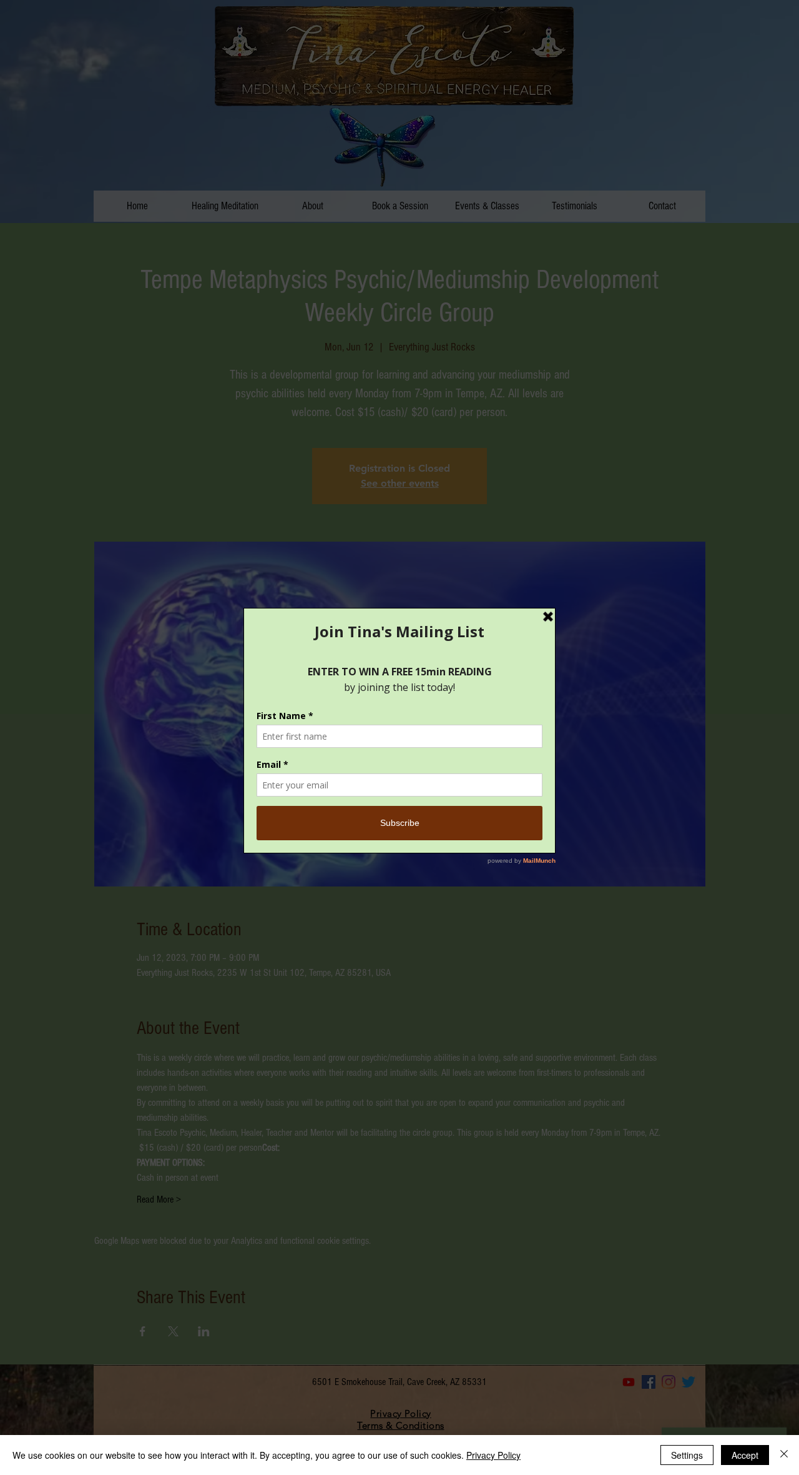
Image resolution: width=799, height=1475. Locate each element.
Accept (745, 1455)
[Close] (784, 1455)
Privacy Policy (493, 1455)
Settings (687, 1455)
